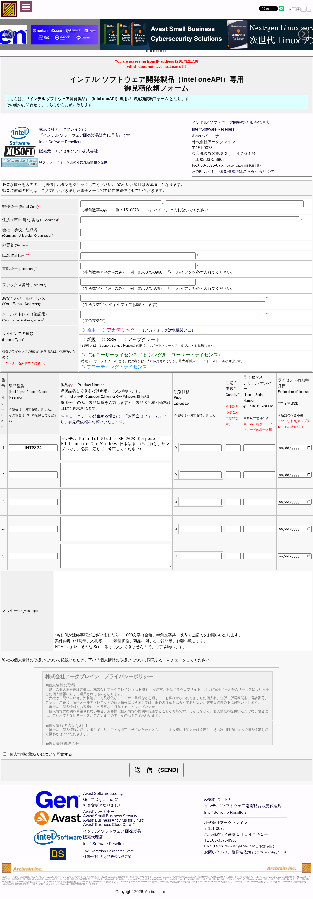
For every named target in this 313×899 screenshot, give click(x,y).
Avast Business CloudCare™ (109, 825)
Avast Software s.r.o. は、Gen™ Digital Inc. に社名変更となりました (105, 799)
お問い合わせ (203, 171)
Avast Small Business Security (110, 816)
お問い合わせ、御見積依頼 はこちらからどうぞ (245, 852)
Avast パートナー (207, 136)
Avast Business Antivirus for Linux (113, 820)
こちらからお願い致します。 (70, 105)
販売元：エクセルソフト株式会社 (68, 151)
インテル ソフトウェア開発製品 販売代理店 (230, 122)
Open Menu (26, 6)
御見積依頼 (229, 171)
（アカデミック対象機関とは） (167, 330)
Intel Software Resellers (60, 142)
